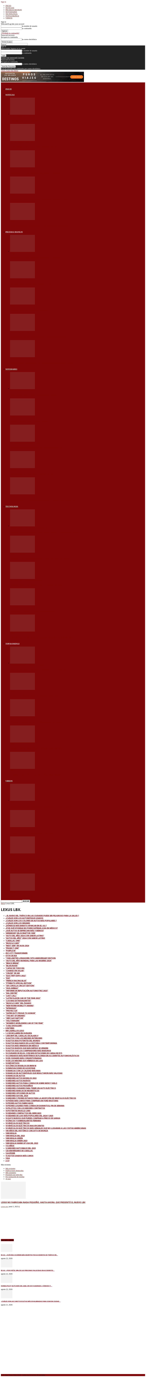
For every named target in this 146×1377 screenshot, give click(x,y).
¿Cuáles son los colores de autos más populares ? (31, 920)
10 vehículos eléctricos (17, 1123)
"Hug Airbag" (12, 988)
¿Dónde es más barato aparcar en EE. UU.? (26, 925)
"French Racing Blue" (16, 980)
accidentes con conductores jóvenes (23, 142)
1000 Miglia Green (14, 1138)
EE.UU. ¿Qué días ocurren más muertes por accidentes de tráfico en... (29, 1255)
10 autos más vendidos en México (22, 1045)
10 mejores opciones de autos (20, 1093)
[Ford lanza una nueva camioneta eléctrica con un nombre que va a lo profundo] (22, 441)
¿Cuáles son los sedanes (17, 923)
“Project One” (12, 948)
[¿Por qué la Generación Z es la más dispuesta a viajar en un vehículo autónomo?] (22, 605)
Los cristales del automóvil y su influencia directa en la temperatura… (40, 559)
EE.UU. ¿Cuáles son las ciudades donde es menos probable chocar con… (39, 226)
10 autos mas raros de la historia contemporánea (31, 1043)
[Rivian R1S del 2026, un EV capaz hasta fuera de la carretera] (22, 304)
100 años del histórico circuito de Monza (26, 1130)
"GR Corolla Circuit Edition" (20, 985)
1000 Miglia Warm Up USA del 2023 (21, 1143)
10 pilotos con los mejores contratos (25, 1108)
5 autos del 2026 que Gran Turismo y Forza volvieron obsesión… (37, 748)
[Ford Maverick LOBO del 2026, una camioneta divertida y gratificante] (22, 330)
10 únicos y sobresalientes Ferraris (23, 1120)
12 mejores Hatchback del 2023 (20, 1148)
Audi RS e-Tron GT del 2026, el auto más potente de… (31, 284)
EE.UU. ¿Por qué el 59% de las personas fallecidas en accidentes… (37, 147)
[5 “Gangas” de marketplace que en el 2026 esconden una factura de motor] (22, 716)
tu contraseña (26, 28)
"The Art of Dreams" (15, 1015)
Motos (12, 195)
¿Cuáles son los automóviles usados (24, 918)
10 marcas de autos (15, 1075)
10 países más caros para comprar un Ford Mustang (31, 1100)
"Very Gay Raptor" (14, 1018)
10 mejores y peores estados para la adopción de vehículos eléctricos (40, 1098)
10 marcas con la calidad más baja (22, 1070)
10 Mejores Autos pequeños (19, 1085)
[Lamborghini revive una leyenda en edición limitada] (22, 467)
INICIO (8, 6)
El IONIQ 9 (13, 828)
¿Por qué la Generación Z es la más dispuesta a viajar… (32, 611)
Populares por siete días (13, 1175)
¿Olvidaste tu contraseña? (10, 33)
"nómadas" (11, 1008)
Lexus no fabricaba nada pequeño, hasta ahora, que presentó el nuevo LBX (43, 1202)
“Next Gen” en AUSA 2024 (17, 945)
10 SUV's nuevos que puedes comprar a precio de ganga (32, 1118)
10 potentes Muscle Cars (17, 1110)
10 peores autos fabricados (19, 1103)
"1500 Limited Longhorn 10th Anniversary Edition (30, 958)
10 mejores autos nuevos (17, 1080)
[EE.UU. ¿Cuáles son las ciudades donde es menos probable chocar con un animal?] (22, 219)
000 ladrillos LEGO (14, 1030)
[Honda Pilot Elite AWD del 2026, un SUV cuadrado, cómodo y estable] (22, 167)
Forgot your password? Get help (12, 58)
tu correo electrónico (29, 39)
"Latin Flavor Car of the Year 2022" (23, 998)
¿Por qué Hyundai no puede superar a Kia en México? (31, 928)
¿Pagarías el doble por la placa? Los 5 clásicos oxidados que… (36, 775)
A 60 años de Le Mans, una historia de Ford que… (30, 421)
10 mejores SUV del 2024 (16, 1095)
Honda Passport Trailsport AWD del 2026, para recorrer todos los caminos (41, 363)
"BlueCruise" (11, 965)
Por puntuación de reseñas (14, 1177)
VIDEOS (8, 18)
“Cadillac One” (12, 940)
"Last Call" (11, 995)
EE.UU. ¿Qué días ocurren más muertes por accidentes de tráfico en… (38, 121)
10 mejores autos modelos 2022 (20, 1078)
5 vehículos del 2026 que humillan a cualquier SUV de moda (34, 696)
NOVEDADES (11, 12)
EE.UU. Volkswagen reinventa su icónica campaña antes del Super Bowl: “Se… (42, 807)
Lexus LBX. (4, 1206)
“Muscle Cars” (12, 943)
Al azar (8, 1179)
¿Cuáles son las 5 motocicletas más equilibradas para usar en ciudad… (40, 200)
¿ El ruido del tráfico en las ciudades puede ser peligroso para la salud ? (42, 915)
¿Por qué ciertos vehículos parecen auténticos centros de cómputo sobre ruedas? (45, 532)
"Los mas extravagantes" (18, 1000)
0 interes (9, 1028)
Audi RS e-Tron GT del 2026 (19, 280)
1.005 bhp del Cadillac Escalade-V (21, 1035)
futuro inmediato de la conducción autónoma (26, 580)
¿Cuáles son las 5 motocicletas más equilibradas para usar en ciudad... (31, 1301)
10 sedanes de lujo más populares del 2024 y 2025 (29, 1115)
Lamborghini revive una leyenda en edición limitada (31, 474)
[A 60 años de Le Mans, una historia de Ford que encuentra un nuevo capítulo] (22, 415)
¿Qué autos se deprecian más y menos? (24, 930)
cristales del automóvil (18, 554)
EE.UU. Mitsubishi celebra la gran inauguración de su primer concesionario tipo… (44, 500)
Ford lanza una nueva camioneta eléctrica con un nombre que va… (38, 448)
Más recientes (10, 1169)
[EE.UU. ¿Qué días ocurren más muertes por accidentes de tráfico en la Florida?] (22, 114)
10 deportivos (12, 1063)
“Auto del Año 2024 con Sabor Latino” (24, 935)
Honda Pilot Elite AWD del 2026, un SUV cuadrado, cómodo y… (35, 173)
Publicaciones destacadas (14, 1171)
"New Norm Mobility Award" (19, 1005)
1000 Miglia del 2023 (15, 1135)
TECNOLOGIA (11, 14)
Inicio (3, 903)
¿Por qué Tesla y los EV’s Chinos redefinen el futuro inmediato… (37, 585)
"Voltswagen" (12, 1020)
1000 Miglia (11, 1133)
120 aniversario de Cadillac (19, 1150)
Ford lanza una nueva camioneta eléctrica (25, 443)
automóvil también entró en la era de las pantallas (28, 528)
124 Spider (10, 1153)
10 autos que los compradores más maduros (28, 1050)
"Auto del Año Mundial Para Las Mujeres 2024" (28, 960)
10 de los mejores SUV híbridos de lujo (24, 1060)
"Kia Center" (11, 993)
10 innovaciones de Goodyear (20, 1068)
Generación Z (14, 607)
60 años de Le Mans (16, 417)
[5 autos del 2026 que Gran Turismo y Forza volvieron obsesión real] (22, 742)
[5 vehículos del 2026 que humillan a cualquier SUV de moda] (22, 689)
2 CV (7, 1160)
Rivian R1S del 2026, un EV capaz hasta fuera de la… (30, 311)
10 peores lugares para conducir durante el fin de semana (34, 1105)
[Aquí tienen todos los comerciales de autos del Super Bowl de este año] (22, 890)
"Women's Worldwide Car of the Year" (24, 1023)
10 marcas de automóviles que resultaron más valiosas (33, 1073)
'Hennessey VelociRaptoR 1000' (20, 933)
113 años (9, 1145)
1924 (7, 1158)
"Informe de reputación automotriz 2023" (26, 990)
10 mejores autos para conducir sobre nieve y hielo (31, 1083)
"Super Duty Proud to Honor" (20, 1013)
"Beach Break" (12, 963)
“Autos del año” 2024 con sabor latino (25, 938)
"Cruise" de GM (12, 973)
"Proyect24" (11, 1010)
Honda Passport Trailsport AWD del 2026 (24, 358)
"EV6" (7, 978)
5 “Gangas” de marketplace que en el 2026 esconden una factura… (37, 722)
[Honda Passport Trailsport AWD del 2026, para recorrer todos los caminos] (22, 356)
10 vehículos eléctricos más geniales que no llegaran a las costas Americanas (45, 1128)
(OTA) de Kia (11, 955)
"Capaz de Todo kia (14, 968)
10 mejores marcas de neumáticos (22, 1090)
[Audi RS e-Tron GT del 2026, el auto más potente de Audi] (22, 278)
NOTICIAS (9, 8)
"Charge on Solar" (14, 970)
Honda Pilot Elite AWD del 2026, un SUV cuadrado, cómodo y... (26, 1286)
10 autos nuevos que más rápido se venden (26, 1048)
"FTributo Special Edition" (18, 983)
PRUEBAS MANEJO (13, 10)
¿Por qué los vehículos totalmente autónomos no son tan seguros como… (42, 638)
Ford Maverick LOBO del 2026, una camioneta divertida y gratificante (38, 337)
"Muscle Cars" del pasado (18, 1003)
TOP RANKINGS (12, 16)
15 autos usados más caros (19, 1155)
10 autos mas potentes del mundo (22, 1040)
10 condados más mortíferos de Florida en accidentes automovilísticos (42, 1055)
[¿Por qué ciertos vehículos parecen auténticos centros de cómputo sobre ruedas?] (22, 526)
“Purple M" (10, 950)
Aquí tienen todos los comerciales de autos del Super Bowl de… (37, 896)
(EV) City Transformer (16, 953)
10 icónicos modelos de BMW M (20, 1065)
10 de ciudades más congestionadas (23, 1058)
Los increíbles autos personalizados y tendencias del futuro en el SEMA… (41, 859)
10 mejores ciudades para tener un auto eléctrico (30, 1088)
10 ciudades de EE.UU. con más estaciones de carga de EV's (33, 1053)
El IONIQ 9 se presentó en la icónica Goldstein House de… (33, 833)
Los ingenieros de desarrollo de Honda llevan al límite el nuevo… (37, 870)
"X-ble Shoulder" (13, 1025)
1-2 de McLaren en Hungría (18, 1033)
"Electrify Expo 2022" (15, 975)
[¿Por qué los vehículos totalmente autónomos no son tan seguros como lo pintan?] (22, 631)
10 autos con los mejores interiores (23, 1038)
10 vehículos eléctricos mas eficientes (24, 1125)
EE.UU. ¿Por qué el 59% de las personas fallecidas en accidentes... (28, 1270)
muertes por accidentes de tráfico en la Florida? (27, 116)
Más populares (10, 1173)
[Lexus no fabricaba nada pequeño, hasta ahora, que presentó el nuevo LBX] (13, 1198)
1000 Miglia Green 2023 (16, 1140)
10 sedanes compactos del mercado (23, 1113)
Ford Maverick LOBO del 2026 (20, 332)
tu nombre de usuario (29, 26)
